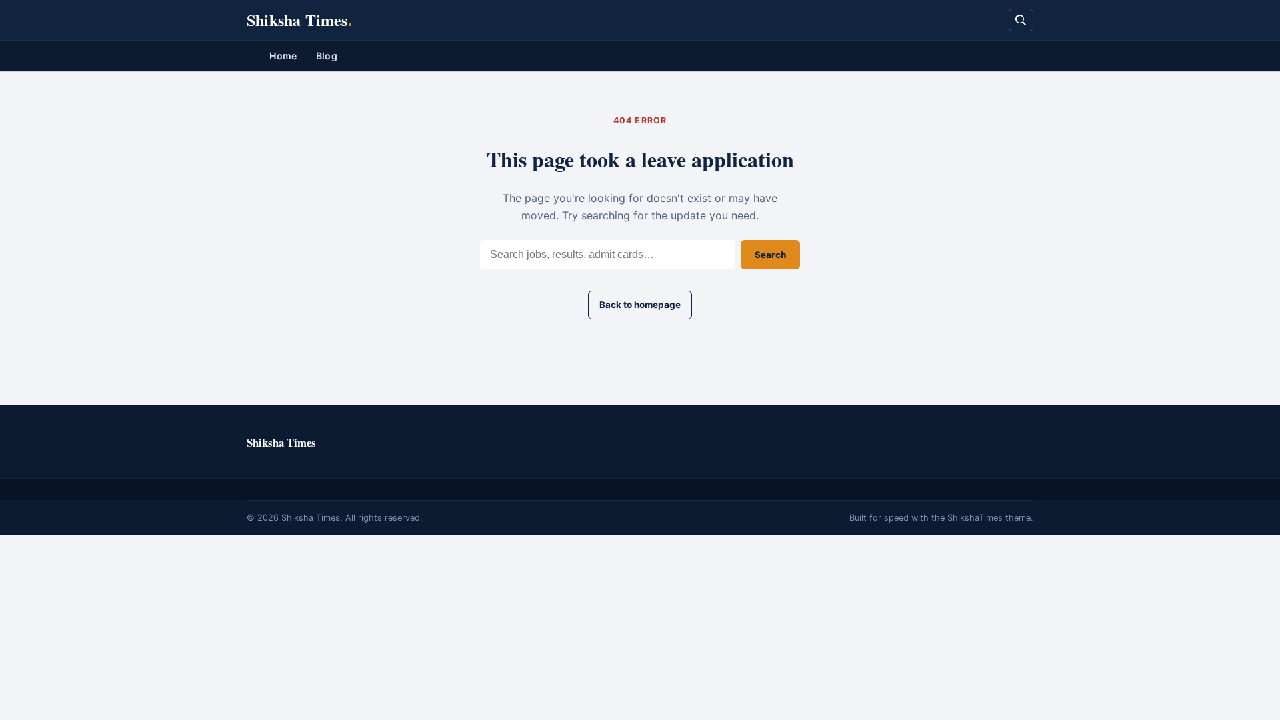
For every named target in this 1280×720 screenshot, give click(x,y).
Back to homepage (640, 304)
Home (283, 55)
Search (770, 254)
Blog (326, 55)
